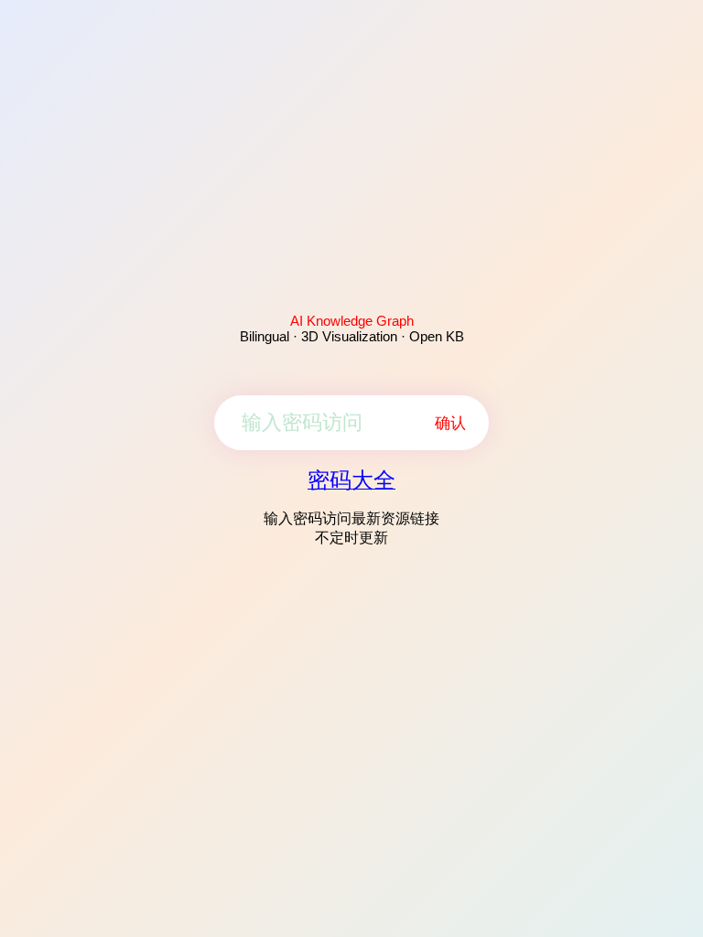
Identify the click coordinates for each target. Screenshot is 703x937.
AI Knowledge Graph (352, 320)
